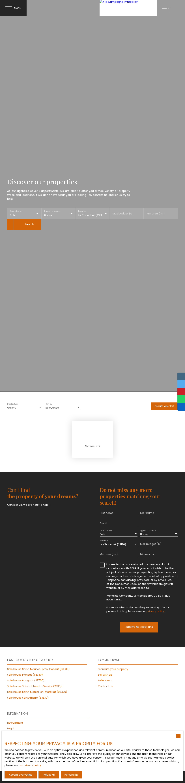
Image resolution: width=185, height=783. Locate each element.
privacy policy (156, 611)
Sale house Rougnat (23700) (25, 680)
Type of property (52, 211)
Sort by (49, 404)
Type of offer (16, 211)
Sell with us (105, 674)
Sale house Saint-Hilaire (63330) (28, 698)
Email (103, 523)
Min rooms (147, 554)
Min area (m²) (156, 213)
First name (106, 513)
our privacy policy (30, 765)
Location (82, 211)
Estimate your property (113, 669)
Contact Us (105, 686)
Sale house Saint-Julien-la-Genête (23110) (34, 686)
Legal (10, 728)
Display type (12, 404)
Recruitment (15, 722)
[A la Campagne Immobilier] (128, 8)
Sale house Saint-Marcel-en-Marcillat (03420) (37, 692)
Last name (147, 513)
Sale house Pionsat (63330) (25, 674)
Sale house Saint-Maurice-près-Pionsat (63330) (38, 669)
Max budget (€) (123, 213)
